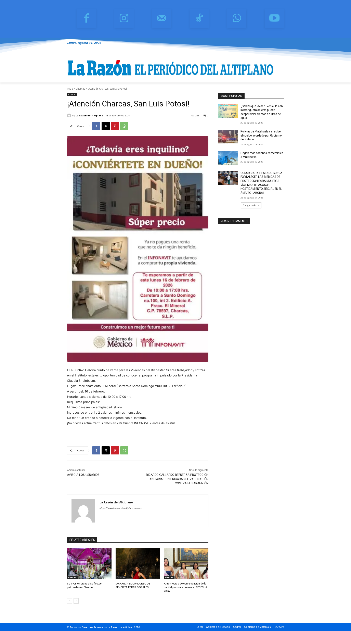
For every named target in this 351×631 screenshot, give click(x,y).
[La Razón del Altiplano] (69, 116)
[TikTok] (199, 18)
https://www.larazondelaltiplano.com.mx (121, 508)
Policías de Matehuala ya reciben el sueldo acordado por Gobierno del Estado (261, 135)
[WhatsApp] (236, 18)
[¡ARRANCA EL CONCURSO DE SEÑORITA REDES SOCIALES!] (138, 563)
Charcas (80, 88)
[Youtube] (274, 18)
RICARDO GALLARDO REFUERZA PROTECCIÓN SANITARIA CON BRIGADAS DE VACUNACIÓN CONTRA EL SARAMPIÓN (177, 479)
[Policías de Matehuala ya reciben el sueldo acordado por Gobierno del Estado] (228, 136)
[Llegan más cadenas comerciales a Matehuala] (228, 158)
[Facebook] (86, 18)
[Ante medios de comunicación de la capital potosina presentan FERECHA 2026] (186, 563)
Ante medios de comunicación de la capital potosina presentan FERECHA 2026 (185, 587)
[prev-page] (69, 601)
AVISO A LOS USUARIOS (83, 475)
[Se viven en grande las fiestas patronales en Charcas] (89, 563)
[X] (106, 126)
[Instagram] (124, 18)
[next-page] (76, 601)
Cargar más (249, 205)
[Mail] (161, 18)
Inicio (70, 88)
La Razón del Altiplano (89, 115)
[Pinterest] (115, 126)
